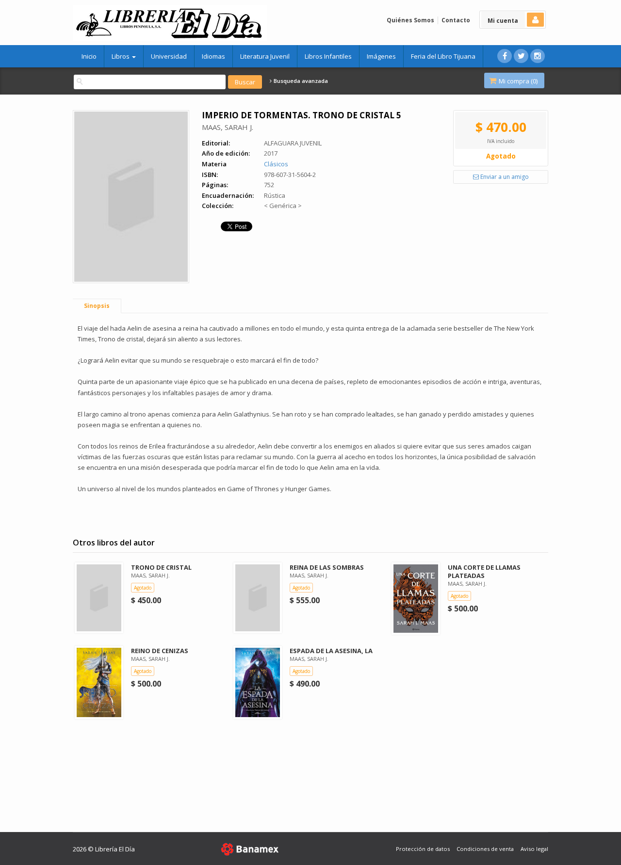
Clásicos (276, 164)
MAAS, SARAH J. (227, 127)
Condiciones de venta (485, 848)
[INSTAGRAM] (537, 56)
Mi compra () (517, 81)
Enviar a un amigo (504, 177)
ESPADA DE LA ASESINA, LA (331, 650)
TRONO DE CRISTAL (161, 567)
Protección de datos (423, 848)
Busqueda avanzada (300, 81)
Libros (121, 56)
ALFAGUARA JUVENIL (293, 143)
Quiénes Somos (410, 20)
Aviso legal (534, 848)
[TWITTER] (521, 56)
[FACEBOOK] (504, 56)
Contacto (455, 20)
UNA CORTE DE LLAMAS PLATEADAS (484, 571)
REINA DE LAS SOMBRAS (327, 567)
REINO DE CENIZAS (159, 650)
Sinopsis (97, 306)
